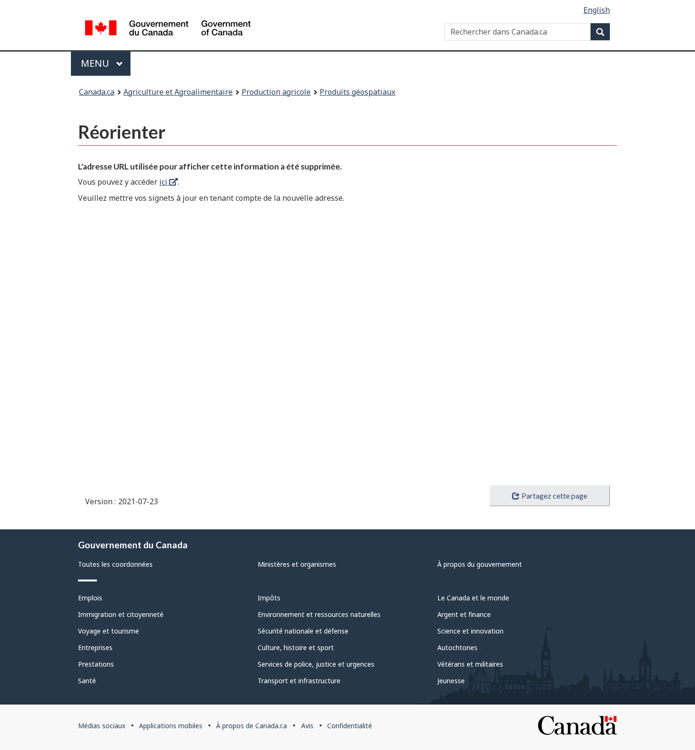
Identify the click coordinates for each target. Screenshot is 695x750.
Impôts (269, 597)
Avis (307, 725)
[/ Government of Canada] (168, 29)
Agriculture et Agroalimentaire (178, 92)
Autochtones (457, 647)
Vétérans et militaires (470, 664)
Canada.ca (96, 92)
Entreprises (95, 647)
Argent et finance (464, 614)
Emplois (90, 597)
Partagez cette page (554, 495)
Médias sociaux (101, 725)
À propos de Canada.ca (251, 725)
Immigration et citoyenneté (121, 614)
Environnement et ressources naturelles (319, 614)
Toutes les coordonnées (115, 564)
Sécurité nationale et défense (303, 630)
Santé (87, 680)
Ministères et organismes (297, 564)
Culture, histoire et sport (296, 647)
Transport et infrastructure (299, 680)
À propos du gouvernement (479, 564)
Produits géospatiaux (357, 92)
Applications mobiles (170, 725)
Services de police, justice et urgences (316, 664)
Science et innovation (470, 630)
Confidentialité (349, 725)
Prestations (96, 664)
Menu (105, 63)
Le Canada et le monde (473, 597)
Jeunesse (451, 680)
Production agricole (276, 92)
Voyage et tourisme (108, 630)
